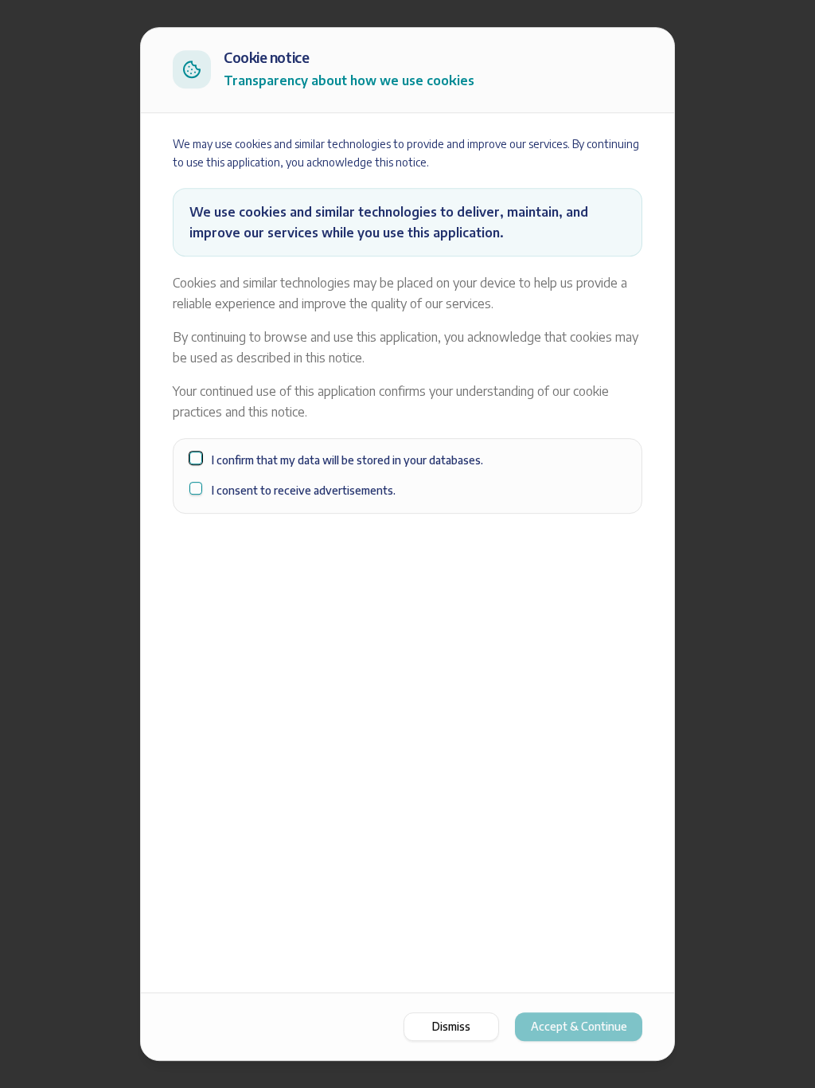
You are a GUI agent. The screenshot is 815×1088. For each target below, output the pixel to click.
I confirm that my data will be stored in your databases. (347, 460)
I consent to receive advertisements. (304, 490)
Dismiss (451, 1026)
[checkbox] (195, 458)
